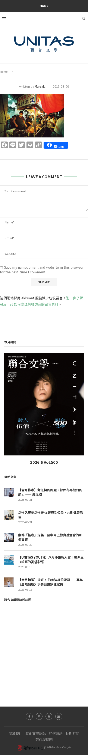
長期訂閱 (72, 733)
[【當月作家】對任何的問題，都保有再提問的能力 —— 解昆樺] (9, 492)
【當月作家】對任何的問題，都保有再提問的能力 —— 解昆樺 (50, 492)
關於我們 (15, 733)
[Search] (84, 18)
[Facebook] (29, 716)
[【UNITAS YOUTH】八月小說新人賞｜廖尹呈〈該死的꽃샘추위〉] (9, 560)
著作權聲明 (44, 739)
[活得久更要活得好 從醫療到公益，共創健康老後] (9, 515)
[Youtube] (48, 716)
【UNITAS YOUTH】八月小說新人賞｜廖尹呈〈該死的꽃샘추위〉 (51, 559)
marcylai (40, 86)
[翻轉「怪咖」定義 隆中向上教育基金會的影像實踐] (9, 537)
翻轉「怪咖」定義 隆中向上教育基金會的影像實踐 (50, 537)
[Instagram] (39, 716)
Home (44, 5)
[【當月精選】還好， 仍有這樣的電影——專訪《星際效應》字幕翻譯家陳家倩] (9, 582)
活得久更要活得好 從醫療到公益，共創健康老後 (50, 514)
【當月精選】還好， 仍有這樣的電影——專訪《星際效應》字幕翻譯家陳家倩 (50, 581)
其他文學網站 (35, 733)
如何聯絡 (56, 733)
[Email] (58, 716)
